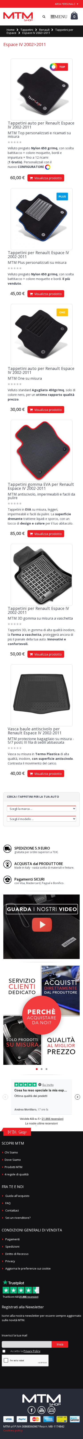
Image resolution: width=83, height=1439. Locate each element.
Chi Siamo (11, 1152)
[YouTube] (41, 1410)
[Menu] (59, 16)
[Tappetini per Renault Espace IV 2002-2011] (42, 219)
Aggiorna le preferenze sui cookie (28, 1268)
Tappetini (27, 30)
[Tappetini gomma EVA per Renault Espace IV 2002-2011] (42, 451)
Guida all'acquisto (17, 1196)
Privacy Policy (31, 1351)
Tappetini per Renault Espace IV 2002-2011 (38, 254)
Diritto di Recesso (17, 1254)
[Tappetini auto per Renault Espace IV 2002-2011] (42, 89)
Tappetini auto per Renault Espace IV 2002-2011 (41, 125)
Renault (44, 30)
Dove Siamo (13, 1160)
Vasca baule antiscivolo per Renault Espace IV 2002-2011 (35, 730)
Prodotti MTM (13, 1167)
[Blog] (51, 1410)
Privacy (10, 1261)
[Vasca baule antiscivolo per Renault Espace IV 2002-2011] (42, 695)
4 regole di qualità (17, 1174)
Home (11, 30)
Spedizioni (12, 1246)
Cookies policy (13, 1430)
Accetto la (25, 1351)
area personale (65, 4)
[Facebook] (31, 1410)
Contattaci (12, 1210)
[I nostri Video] (41, 896)
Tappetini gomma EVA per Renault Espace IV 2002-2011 (41, 486)
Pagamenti (12, 1239)
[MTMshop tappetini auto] (18, 16)
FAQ (8, 1203)
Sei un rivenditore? (18, 1218)
